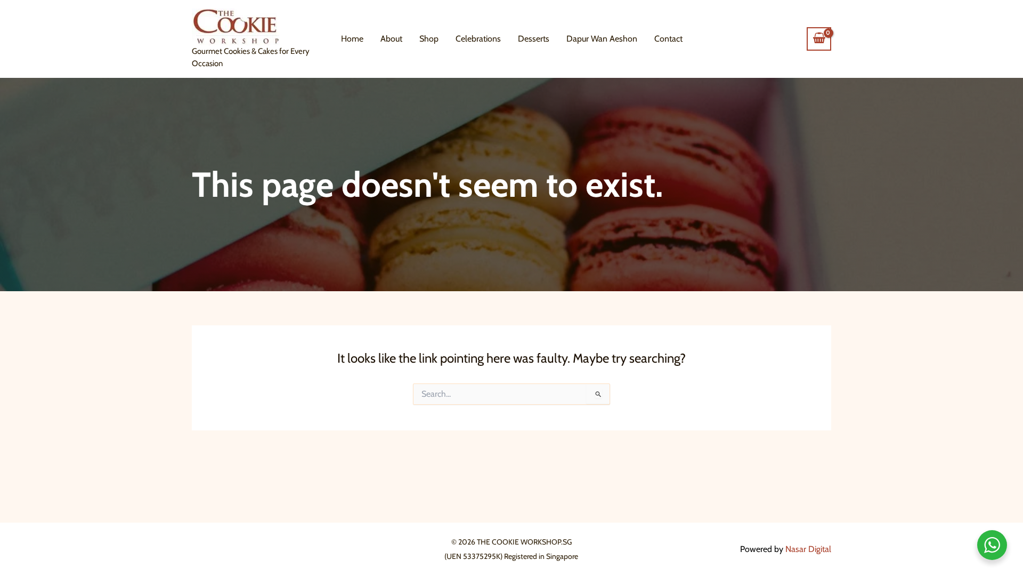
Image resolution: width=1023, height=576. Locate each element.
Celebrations (478, 39)
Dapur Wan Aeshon (601, 39)
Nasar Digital (808, 549)
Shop (429, 39)
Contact (668, 39)
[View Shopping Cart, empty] (819, 39)
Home (352, 39)
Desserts (533, 39)
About (391, 39)
